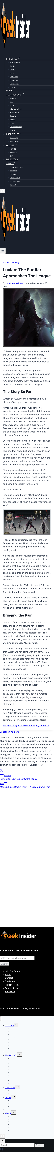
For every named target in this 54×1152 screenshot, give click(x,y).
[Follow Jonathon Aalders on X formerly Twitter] (1, 771)
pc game (39, 725)
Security (13, 116)
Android (12, 105)
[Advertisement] (27, 827)
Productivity (14, 80)
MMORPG (28, 725)
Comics (12, 66)
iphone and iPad (15, 109)
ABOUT (8, 1113)
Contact (13, 174)
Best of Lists (14, 141)
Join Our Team (15, 181)
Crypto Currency (16, 127)
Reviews (13, 130)
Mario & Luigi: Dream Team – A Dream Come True (25, 785)
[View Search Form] (2, 191)
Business (13, 87)
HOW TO (13, 149)
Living (12, 73)
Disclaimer (10, 981)
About (8, 974)
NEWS (9, 90)
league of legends (12, 725)
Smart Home (14, 112)
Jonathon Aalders (14, 283)
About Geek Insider (16, 167)
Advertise (13, 171)
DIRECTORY (12, 159)
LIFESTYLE (9, 1025)
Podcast (13, 185)
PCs (46, 725)
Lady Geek (14, 77)
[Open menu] (3, 251)
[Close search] (2, 1141)
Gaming (12, 70)
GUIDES (8, 1098)
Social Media (14, 84)
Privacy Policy (15, 178)
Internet (12, 120)
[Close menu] (0, 1019)
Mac (11, 102)
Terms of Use (12, 988)
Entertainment (15, 62)
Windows (13, 98)
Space (12, 123)
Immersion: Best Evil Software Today (18, 777)
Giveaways (14, 138)
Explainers (13, 152)
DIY (11, 156)
